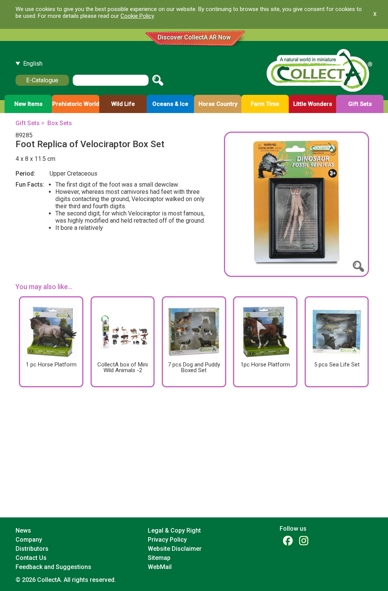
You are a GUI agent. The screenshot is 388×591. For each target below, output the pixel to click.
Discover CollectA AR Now (194, 37)
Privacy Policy (167, 539)
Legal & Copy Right (174, 530)
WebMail (160, 567)
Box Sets (59, 123)
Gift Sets (28, 123)
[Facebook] (288, 540)
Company (29, 539)
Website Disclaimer (175, 548)
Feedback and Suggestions (53, 567)
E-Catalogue (42, 80)
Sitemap (159, 557)
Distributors (32, 548)
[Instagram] (303, 540)
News (23, 530)
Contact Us (31, 557)
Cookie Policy (137, 16)
